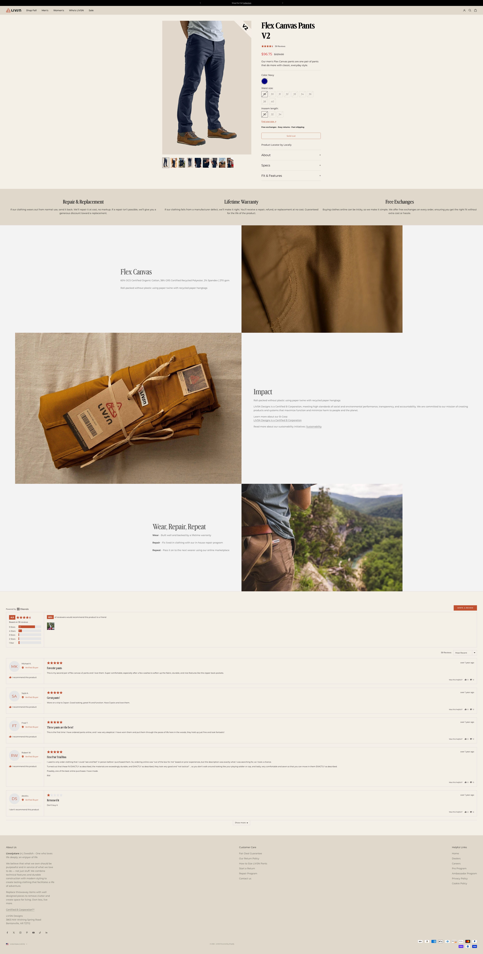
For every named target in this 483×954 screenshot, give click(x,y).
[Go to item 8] (222, 163)
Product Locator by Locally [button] (276, 144)
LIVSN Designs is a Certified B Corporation (278, 420)
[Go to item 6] (206, 163)
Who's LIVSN (76, 10)
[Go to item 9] (230, 163)
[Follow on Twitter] (14, 932)
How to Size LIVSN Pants (253, 863)
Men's (45, 10)
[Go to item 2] (173, 163)
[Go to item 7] (214, 163)
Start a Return (247, 868)
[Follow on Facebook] (7, 932)
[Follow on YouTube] (33, 932)
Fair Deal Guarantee (250, 853)
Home (455, 853)
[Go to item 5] (198, 163)
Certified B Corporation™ (20, 909)
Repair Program (248, 873)
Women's (58, 10)
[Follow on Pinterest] (27, 932)
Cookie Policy (459, 883)
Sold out (291, 135)
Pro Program (459, 868)
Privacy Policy (460, 878)
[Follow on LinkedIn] (46, 932)
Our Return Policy (249, 858)
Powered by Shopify (227, 944)
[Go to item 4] (189, 163)
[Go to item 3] (181, 163)
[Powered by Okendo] (17, 609)
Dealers (456, 858)
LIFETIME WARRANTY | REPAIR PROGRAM (241, 3)
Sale (91, 10)
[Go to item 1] (165, 163)
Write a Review (465, 608)
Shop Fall (31, 10)
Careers (456, 863)
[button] (273, 46)
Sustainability (314, 426)
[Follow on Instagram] (20, 932)
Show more (240, 822)
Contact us (245, 878)
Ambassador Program (464, 873)
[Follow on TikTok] (40, 932)
